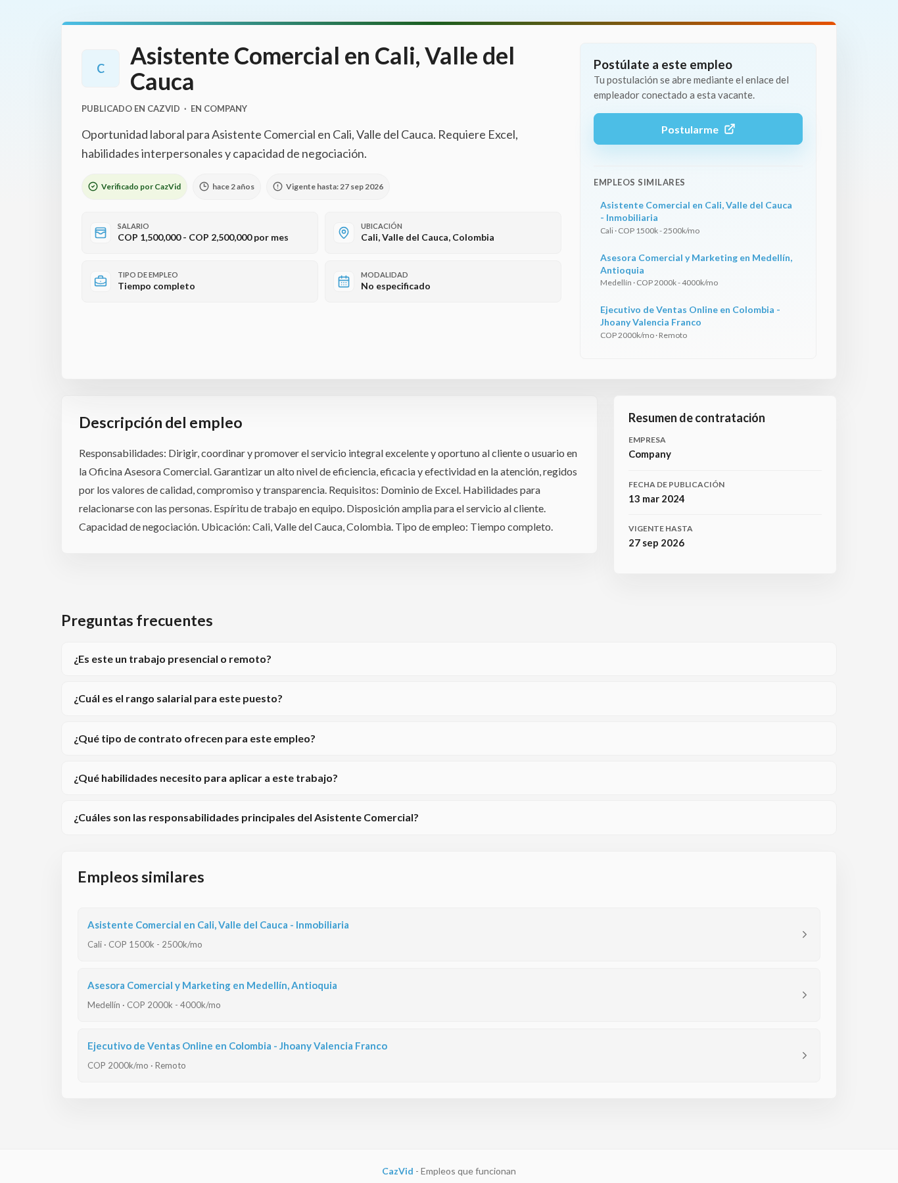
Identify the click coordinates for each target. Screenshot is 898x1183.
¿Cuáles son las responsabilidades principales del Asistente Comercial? (246, 817)
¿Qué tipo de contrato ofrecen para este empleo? (195, 738)
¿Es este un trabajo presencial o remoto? (173, 658)
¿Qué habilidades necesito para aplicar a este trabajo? (206, 777)
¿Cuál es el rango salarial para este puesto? (178, 698)
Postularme (690, 129)
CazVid (398, 1170)
